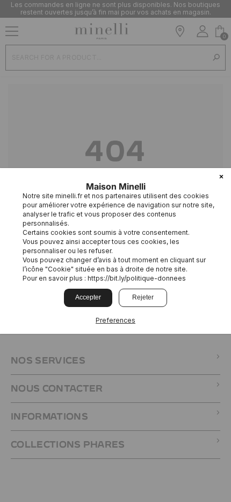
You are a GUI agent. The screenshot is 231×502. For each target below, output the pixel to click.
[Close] (221, 177)
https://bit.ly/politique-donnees (137, 278)
